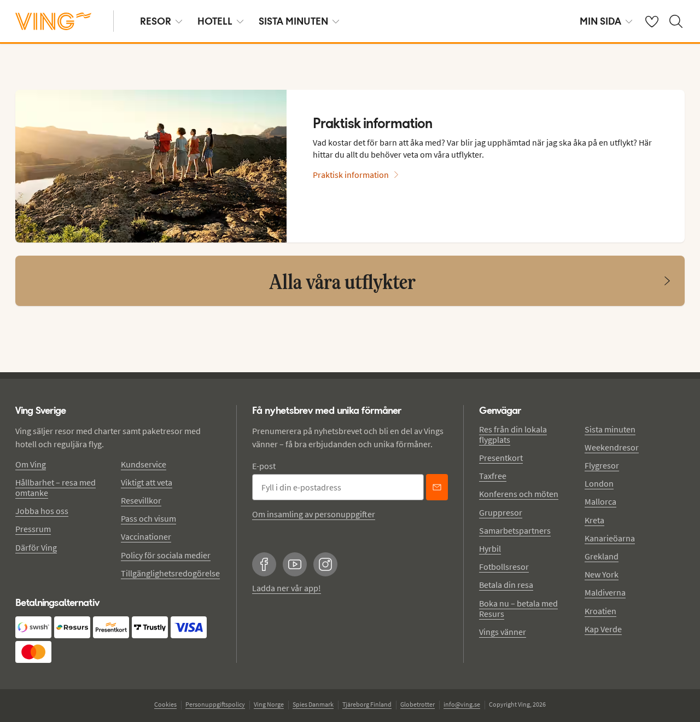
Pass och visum (148, 518)
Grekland (602, 556)
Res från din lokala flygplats (513, 434)
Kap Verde (603, 628)
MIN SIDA (600, 21)
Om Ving (30, 464)
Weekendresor (612, 447)
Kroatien (600, 610)
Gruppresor (500, 512)
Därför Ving (36, 547)
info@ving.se (462, 704)
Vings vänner (502, 631)
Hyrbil (490, 548)
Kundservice (143, 464)
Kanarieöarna (610, 538)
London (599, 483)
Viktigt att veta (146, 482)
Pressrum (33, 528)
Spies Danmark (313, 704)
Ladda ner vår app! (286, 587)
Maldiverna (605, 592)
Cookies (165, 704)
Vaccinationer (146, 536)
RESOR (155, 21)
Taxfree (492, 475)
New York (602, 574)
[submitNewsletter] (437, 487)
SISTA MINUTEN (293, 21)
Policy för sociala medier (166, 555)
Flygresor (602, 465)
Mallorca (600, 501)
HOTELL (214, 21)
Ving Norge (269, 704)
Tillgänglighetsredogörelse (170, 573)
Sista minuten (610, 429)
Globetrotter (417, 704)
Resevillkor (141, 500)
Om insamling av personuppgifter (313, 514)
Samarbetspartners (515, 530)
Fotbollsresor (504, 566)
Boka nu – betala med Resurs (518, 608)
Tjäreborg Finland (367, 704)
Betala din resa (506, 584)
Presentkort (501, 457)
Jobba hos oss (41, 510)
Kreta (594, 520)
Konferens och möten (518, 493)
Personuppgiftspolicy (215, 704)
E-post (264, 465)
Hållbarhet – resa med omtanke (55, 487)
